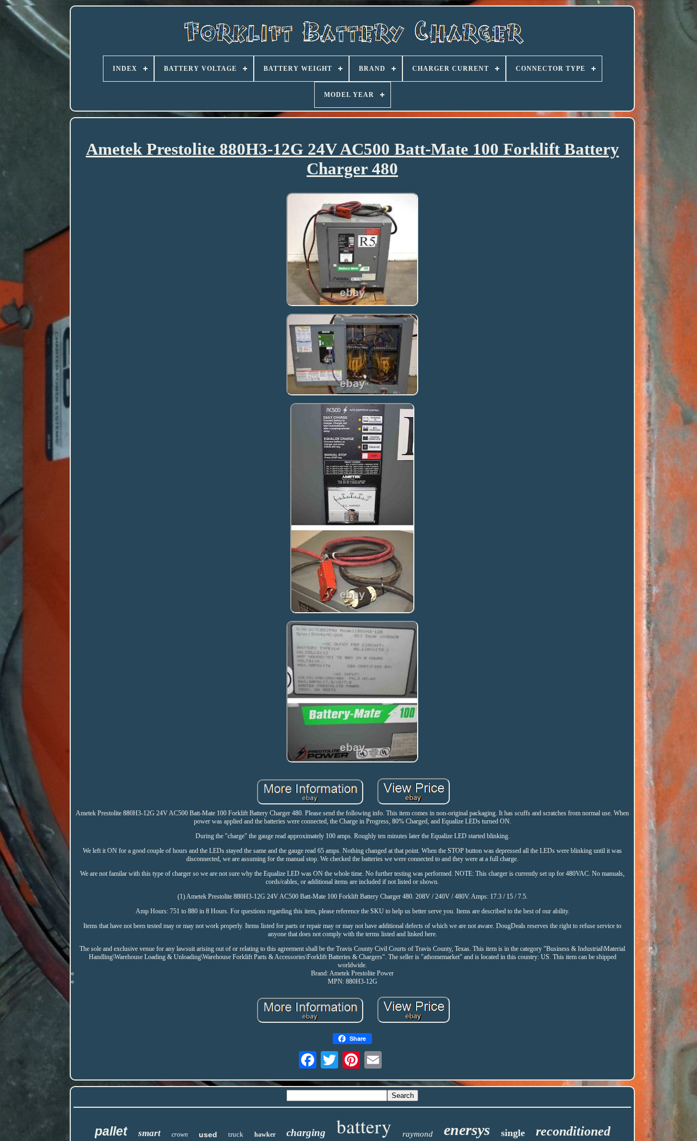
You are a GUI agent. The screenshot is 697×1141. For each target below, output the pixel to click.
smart (149, 1133)
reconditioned (573, 1131)
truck (235, 1134)
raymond (417, 1134)
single (513, 1132)
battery (364, 1126)
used (208, 1134)
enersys (467, 1129)
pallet (111, 1131)
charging (306, 1132)
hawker (265, 1134)
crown (180, 1134)
